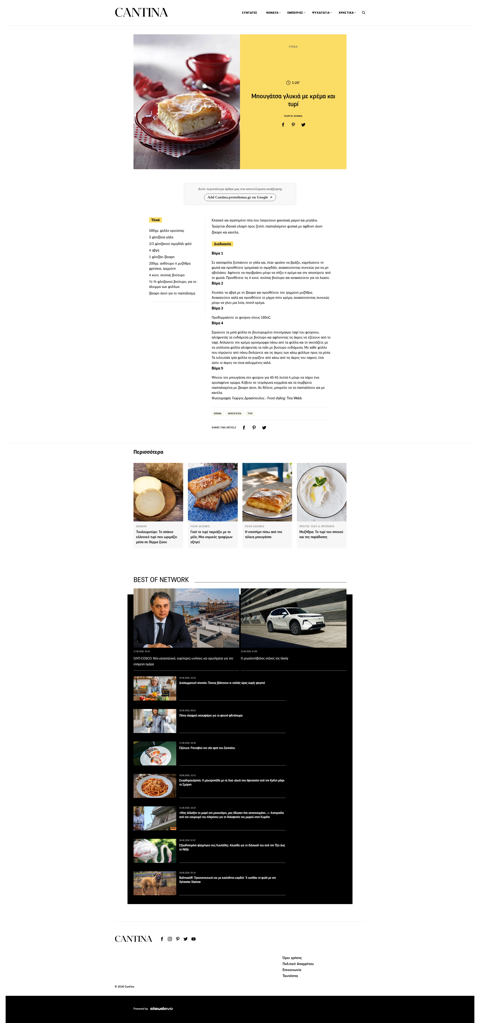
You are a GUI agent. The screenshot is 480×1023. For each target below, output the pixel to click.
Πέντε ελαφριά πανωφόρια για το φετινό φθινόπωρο (211, 715)
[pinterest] (293, 125)
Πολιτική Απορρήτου (298, 963)
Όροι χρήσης (292, 957)
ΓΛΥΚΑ (293, 46)
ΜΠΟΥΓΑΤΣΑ (234, 413)
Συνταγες (249, 13)
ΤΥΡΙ (250, 413)
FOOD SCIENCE (200, 526)
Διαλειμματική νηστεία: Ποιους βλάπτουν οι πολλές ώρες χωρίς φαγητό (222, 683)
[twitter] (303, 125)
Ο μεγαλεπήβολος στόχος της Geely (264, 658)
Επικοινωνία (292, 969)
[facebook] (283, 125)
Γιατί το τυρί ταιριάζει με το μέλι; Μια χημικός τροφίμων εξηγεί (211, 537)
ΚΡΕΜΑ (218, 413)
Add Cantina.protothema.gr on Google (238, 197)
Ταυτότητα (290, 975)
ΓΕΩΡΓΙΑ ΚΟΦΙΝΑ (293, 116)
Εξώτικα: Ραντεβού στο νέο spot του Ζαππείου (207, 748)
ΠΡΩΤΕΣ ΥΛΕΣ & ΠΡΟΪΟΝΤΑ (316, 526)
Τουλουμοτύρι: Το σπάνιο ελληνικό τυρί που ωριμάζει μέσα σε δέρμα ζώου (156, 537)
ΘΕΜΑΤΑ (141, 526)
